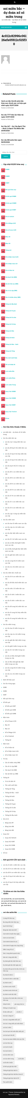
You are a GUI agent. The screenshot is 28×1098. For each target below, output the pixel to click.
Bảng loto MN (9, 826)
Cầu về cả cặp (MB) (11, 290)
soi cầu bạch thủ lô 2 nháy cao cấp (15, 467)
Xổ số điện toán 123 (11, 263)
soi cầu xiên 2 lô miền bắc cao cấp (14, 590)
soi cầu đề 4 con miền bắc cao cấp (15, 473)
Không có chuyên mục (9, 1008)
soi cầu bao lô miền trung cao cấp (14, 629)
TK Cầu (5, 759)
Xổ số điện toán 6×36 (12, 751)
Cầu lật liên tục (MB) (11, 284)
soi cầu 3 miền (7, 1027)
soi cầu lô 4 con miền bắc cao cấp (14, 503)
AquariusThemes (13, 1094)
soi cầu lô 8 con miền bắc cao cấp (14, 578)
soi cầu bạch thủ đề (8, 1035)
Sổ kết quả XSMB (10, 196)
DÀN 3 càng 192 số (8, 949)
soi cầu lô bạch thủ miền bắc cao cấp (16, 461)
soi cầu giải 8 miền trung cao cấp (15, 646)
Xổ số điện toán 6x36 (11, 257)
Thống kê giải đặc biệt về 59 (11, 1078)
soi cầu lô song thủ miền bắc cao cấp (16, 620)
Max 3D (7, 236)
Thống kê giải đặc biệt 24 (10, 1070)
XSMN (7, 176)
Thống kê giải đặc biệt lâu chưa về (13, 1074)
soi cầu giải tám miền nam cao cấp (15, 556)
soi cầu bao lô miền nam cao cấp (16, 523)
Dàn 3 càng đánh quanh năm (11, 953)
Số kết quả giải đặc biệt (9, 1066)
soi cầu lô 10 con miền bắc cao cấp (15, 497)
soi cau (5, 1092)
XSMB (7, 169)
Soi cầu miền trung (9, 624)
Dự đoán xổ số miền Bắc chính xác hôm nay (13, 999)
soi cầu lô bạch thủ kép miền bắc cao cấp (16, 455)
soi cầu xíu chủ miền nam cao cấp (14, 568)
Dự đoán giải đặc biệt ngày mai (12, 965)
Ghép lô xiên (6, 1004)
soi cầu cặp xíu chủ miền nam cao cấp (14, 528)
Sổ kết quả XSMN (10, 203)
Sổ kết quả (6, 702)
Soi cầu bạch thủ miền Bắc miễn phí (13, 1031)
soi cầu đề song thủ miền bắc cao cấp (16, 608)
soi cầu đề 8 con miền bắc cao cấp (15, 485)
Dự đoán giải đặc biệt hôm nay (12, 961)
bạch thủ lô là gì (7, 926)
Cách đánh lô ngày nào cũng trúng (13, 945)
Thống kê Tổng (10, 351)
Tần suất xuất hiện (11, 358)
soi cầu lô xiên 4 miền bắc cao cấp (15, 602)
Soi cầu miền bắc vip (9, 438)
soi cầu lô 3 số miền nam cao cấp (16, 539)
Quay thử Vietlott (11, 411)
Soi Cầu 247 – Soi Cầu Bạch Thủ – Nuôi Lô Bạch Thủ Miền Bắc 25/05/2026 (13, 128)
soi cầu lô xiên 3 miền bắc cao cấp (14, 596)
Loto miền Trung (10, 385)
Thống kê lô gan (10, 311)
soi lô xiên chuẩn (8, 1062)
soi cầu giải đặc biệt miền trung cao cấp (15, 641)
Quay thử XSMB (10, 391)
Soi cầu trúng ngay (9, 683)
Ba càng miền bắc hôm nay (11, 922)
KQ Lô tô (6, 819)
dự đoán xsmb (7, 982)
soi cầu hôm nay (7, 1043)
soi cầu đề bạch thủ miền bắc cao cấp (16, 449)
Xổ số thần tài (9, 270)
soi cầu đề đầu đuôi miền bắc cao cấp (16, 584)
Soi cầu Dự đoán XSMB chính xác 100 (13, 1039)
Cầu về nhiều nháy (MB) (13, 297)
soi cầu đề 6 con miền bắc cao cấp (15, 479)
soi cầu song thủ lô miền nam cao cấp (14, 562)
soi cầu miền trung (8, 1058)
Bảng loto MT (9, 823)
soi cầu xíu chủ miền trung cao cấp (15, 675)
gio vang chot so (19, 1004)
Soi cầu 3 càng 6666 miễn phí (11, 1019)
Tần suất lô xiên (7, 1082)
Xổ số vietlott (9, 216)
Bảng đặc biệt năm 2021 (10, 930)
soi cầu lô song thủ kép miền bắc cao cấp (16, 614)
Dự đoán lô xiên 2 (8, 975)
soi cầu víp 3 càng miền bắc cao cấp (15, 443)
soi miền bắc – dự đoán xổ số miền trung (14, 12)
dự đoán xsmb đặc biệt (9, 994)
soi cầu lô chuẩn (7, 1047)
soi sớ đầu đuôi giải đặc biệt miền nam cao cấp (16, 550)
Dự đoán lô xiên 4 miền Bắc (11, 978)
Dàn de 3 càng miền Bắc (10, 957)
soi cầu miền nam (8, 1055)
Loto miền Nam (10, 378)
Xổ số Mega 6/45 (10, 223)
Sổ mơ (7, 418)
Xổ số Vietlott (9, 736)
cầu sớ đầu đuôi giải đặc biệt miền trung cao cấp (14, 663)
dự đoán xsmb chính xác (10, 990)
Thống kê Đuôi (10, 337)
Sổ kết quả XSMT (10, 210)
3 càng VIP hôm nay (8, 918)
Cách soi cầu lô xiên (8, 938)
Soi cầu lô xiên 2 (7, 1051)
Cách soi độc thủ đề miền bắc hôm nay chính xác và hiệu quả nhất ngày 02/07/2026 (13, 103)
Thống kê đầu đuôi (11, 304)
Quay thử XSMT (10, 405)
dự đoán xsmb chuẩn (9, 986)
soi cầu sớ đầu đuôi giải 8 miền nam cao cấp (15, 544)
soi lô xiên (21, 1058)
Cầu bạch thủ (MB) (11, 277)
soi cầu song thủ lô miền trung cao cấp (15, 669)
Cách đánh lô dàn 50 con (10, 941)
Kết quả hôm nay (10, 189)
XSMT (7, 183)
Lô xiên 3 (19, 1012)
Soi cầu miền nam (9, 520)
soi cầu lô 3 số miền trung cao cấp (15, 651)
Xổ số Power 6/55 (10, 230)
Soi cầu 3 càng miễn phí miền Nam (13, 1023)
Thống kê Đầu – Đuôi (11, 344)
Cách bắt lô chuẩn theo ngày (11, 934)
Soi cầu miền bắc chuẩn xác (12, 573)
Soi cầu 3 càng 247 (8, 1016)
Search (6, 156)
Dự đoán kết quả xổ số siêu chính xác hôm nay (13, 970)
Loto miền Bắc (9, 371)
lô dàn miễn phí (7, 1012)
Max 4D (7, 243)
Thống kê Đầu (9, 331)
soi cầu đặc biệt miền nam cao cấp (15, 534)
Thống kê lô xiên (10, 317)
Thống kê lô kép (10, 324)
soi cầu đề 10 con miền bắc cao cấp (15, 491)
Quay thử (6, 834)
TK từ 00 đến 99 (10, 364)
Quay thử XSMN (10, 398)
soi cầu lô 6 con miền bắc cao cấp (14, 509)
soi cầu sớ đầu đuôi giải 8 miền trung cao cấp (15, 657)
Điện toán (6, 717)
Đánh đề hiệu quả (9, 680)
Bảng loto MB (9, 830)
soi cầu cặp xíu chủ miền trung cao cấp (15, 635)
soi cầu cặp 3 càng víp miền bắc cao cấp (15, 515)
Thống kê (8, 250)
